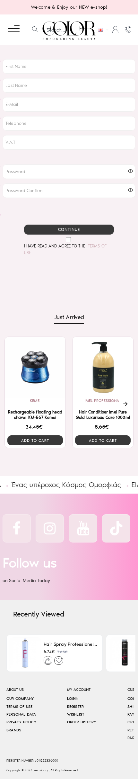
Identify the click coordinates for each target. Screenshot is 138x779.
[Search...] (35, 30)
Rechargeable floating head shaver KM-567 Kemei (35, 415)
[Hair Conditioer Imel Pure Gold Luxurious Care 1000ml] (103, 367)
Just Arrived (69, 317)
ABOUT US (14, 690)
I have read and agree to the (65, 249)
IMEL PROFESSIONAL (103, 400)
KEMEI (35, 400)
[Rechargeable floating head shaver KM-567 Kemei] (35, 367)
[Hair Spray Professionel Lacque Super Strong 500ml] (25, 653)
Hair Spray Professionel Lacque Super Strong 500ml (70, 644)
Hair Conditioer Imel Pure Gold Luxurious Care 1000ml (103, 415)
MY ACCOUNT (79, 690)
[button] (35, 440)
